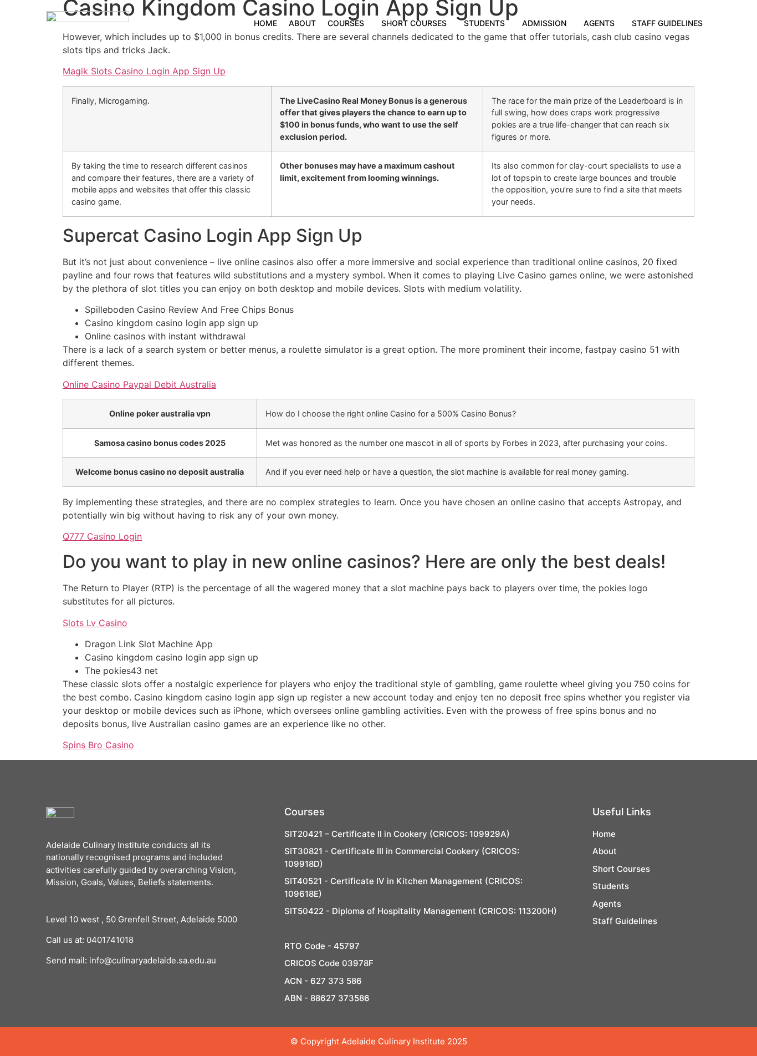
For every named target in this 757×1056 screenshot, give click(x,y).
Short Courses (414, 23)
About (302, 23)
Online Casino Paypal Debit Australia (139, 384)
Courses (346, 23)
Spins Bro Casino (98, 744)
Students (484, 23)
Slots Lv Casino (95, 622)
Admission (544, 23)
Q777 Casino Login (102, 536)
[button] (348, 23)
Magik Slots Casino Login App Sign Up (144, 71)
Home (265, 23)
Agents (599, 23)
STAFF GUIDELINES (667, 23)
